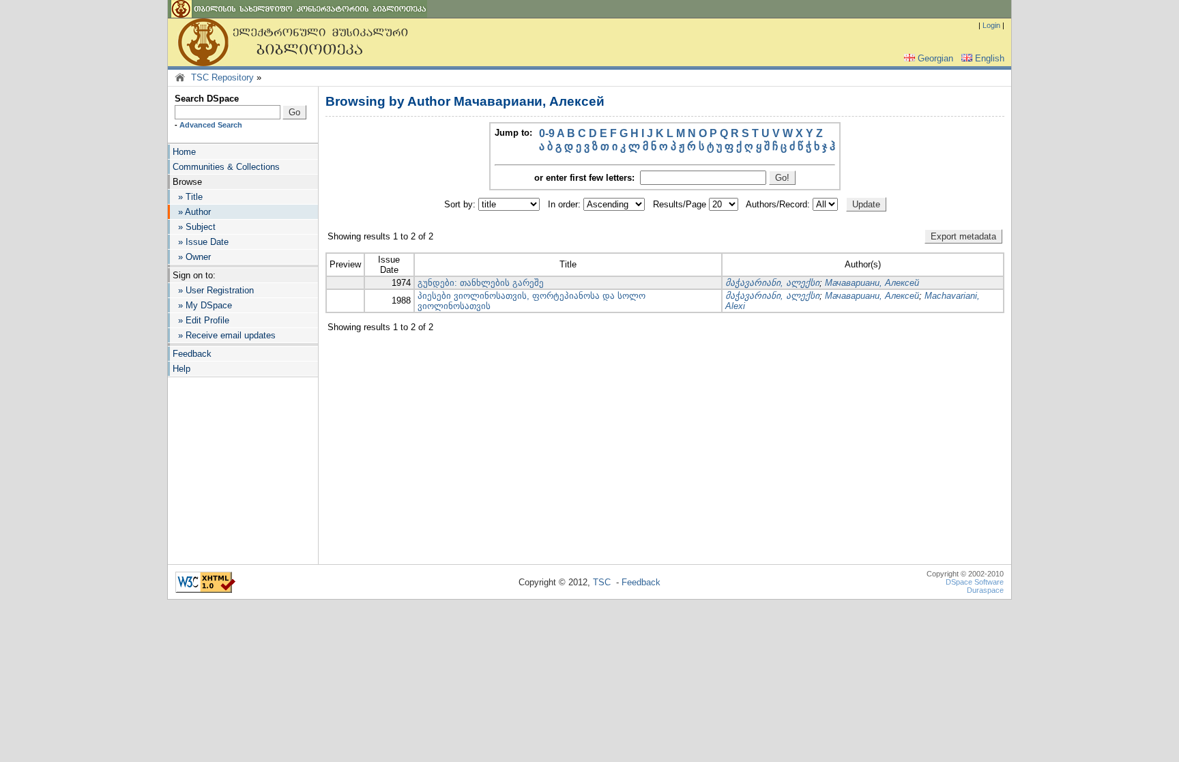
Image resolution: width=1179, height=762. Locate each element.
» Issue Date (201, 242)
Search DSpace (207, 98)
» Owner (192, 257)
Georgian (935, 58)
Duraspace (985, 590)
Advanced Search (210, 125)
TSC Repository (222, 77)
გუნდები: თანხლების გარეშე (481, 283)
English (989, 58)
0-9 (547, 133)
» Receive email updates (224, 335)
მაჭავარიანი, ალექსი (772, 283)
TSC (602, 582)
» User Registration (213, 290)
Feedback (192, 354)
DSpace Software (975, 582)
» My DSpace (202, 305)
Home (184, 152)
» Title (188, 197)
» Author (192, 212)
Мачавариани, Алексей (872, 283)
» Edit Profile (201, 320)
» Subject (194, 227)
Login (991, 25)
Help (181, 369)
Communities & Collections (226, 167)
